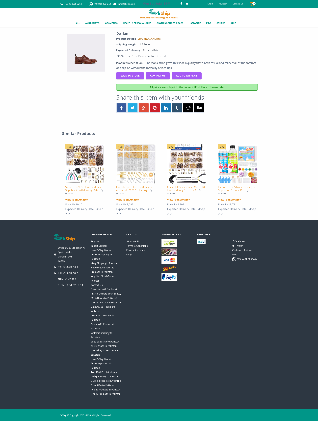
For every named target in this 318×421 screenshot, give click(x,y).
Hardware (195, 23)
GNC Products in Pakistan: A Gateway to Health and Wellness (106, 307)
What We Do (133, 241)
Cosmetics (111, 23)
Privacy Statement (136, 250)
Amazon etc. (92, 23)
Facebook (239, 241)
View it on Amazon (76, 199)
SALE (233, 23)
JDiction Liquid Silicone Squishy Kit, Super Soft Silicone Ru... (237, 188)
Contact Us (238, 3)
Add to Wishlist (186, 75)
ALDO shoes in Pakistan (104, 345)
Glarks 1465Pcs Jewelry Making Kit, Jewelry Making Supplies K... (186, 188)
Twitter (239, 245)
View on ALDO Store (149, 38)
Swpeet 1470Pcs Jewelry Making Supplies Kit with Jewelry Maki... (83, 188)
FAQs (129, 254)
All (78, 23)
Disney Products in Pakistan (106, 393)
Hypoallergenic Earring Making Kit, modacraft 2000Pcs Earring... (134, 188)
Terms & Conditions (137, 245)
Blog (234, 254)
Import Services (99, 245)
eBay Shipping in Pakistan (104, 263)
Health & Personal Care (137, 23)
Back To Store (130, 75)
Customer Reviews (242, 250)
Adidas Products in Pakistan (105, 389)
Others (220, 23)
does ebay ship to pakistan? (105, 341)
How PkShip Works (101, 250)
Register (223, 3)
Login (210, 3)
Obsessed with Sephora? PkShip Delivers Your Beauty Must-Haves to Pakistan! (106, 294)
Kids (208, 23)
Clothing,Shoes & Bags (170, 23)
